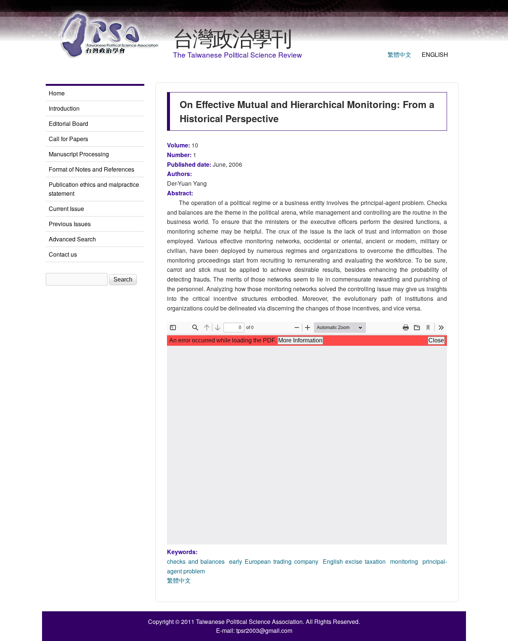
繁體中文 (399, 54)
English (435, 54)
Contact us (63, 254)
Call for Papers (68, 138)
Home (57, 93)
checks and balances (196, 561)
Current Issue (66, 208)
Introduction (64, 108)
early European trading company (273, 561)
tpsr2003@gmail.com (264, 630)
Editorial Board (68, 123)
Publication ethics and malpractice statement (94, 189)
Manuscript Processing (79, 154)
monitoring (404, 561)
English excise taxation (354, 561)
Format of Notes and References (91, 169)
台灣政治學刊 (232, 37)
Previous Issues (70, 223)
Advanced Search (72, 239)
